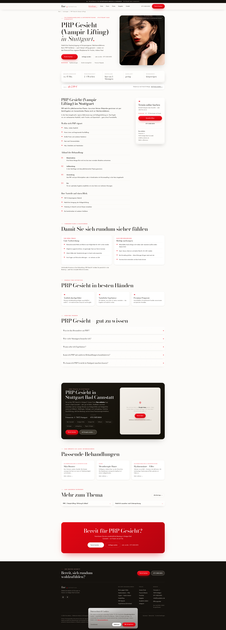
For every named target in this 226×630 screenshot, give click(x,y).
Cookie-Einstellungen (160, 615)
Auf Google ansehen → (88, 432)
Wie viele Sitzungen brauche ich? (77, 338)
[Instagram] (63, 597)
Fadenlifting (121, 598)
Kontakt (128, 6)
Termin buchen (158, 6)
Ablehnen (116, 624)
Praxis (107, 6)
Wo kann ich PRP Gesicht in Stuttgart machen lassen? (85, 363)
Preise (113, 6)
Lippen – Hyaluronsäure (124, 595)
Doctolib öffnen (150, 118)
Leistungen (66, 11)
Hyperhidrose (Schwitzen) (125, 603)
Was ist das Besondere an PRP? (76, 330)
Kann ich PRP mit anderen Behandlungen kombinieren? (86, 354)
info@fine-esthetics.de (143, 138)
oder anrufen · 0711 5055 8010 (103, 57)
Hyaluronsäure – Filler (124, 593)
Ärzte (101, 6)
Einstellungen (94, 624)
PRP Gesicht (121, 601)
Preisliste (141, 595)
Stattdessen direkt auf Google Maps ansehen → (140, 420)
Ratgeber (120, 6)
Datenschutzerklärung (102, 620)
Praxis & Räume (143, 593)
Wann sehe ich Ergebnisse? (74, 346)
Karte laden (140, 416)
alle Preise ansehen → (157, 86)
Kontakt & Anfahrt (143, 601)
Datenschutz (151, 615)
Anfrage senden (86, 57)
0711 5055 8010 (145, 6)
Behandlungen (93, 6)
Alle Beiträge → (158, 495)
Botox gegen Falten (123, 590)
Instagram (141, 603)
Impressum (145, 615)
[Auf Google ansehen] (67, 597)
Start (59, 11)
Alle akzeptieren (128, 624)
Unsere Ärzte (142, 590)
